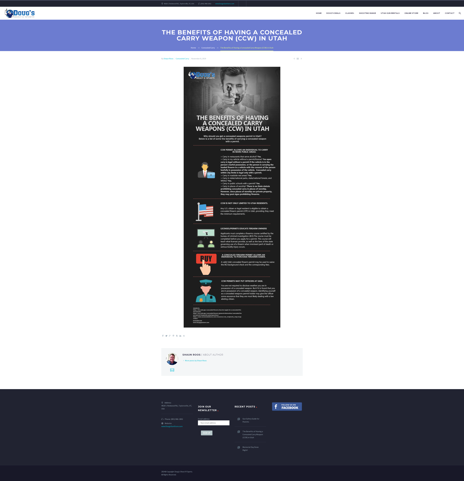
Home (319, 13)
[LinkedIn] (180, 336)
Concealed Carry (182, 58)
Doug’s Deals (333, 13)
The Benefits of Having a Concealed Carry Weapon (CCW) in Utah (253, 434)
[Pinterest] (173, 336)
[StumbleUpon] (184, 336)
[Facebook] (163, 336)
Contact (449, 13)
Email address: (204, 419)
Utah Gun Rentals (390, 13)
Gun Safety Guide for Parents (251, 420)
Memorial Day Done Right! (251, 448)
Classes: (349, 13)
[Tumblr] (177, 336)
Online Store (411, 13)
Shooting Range (367, 13)
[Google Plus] (170, 336)
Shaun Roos (168, 58)
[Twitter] (166, 336)
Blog (425, 13)
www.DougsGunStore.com (224, 4)
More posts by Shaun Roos (196, 360)
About (436, 13)
